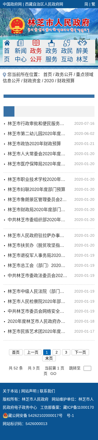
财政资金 (32, 80)
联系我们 (47, 391)
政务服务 (51, 55)
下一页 (80, 352)
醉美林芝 (82, 55)
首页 (8, 55)
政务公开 (36, 55)
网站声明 (28, 391)
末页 (49, 358)
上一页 (32, 352)
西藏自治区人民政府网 (44, 4)
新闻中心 (21, 55)
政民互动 (67, 55)
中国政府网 (12, 4)
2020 (49, 80)
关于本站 (10, 391)
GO (53, 373)
